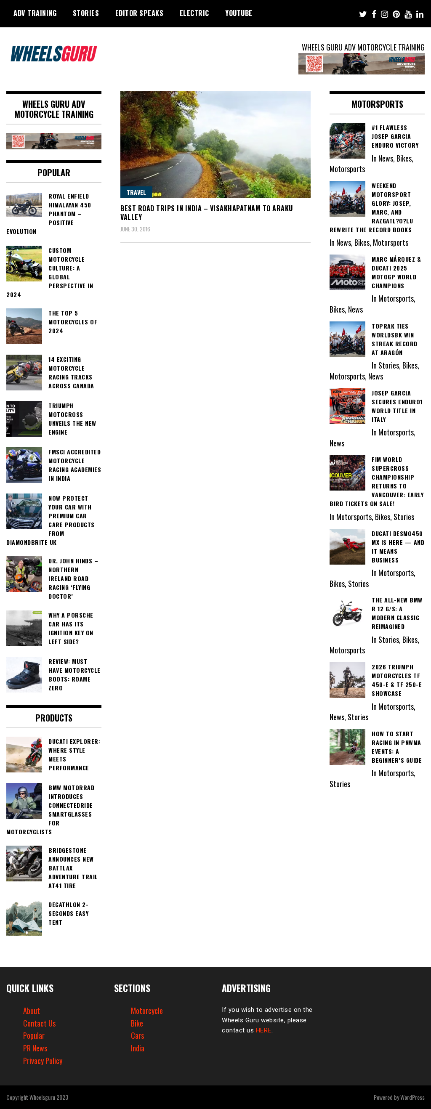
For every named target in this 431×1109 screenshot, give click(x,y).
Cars (137, 1035)
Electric (194, 13)
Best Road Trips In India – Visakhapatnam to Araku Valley (206, 212)
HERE (263, 1030)
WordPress (412, 1097)
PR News (35, 1048)
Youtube (239, 13)
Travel (136, 192)
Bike (137, 1023)
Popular (34, 1035)
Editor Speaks (139, 13)
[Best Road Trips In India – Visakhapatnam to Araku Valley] (215, 144)
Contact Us (39, 1023)
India (137, 1048)
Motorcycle (147, 1010)
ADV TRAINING (34, 13)
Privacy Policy (42, 1060)
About (31, 1010)
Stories (86, 13)
